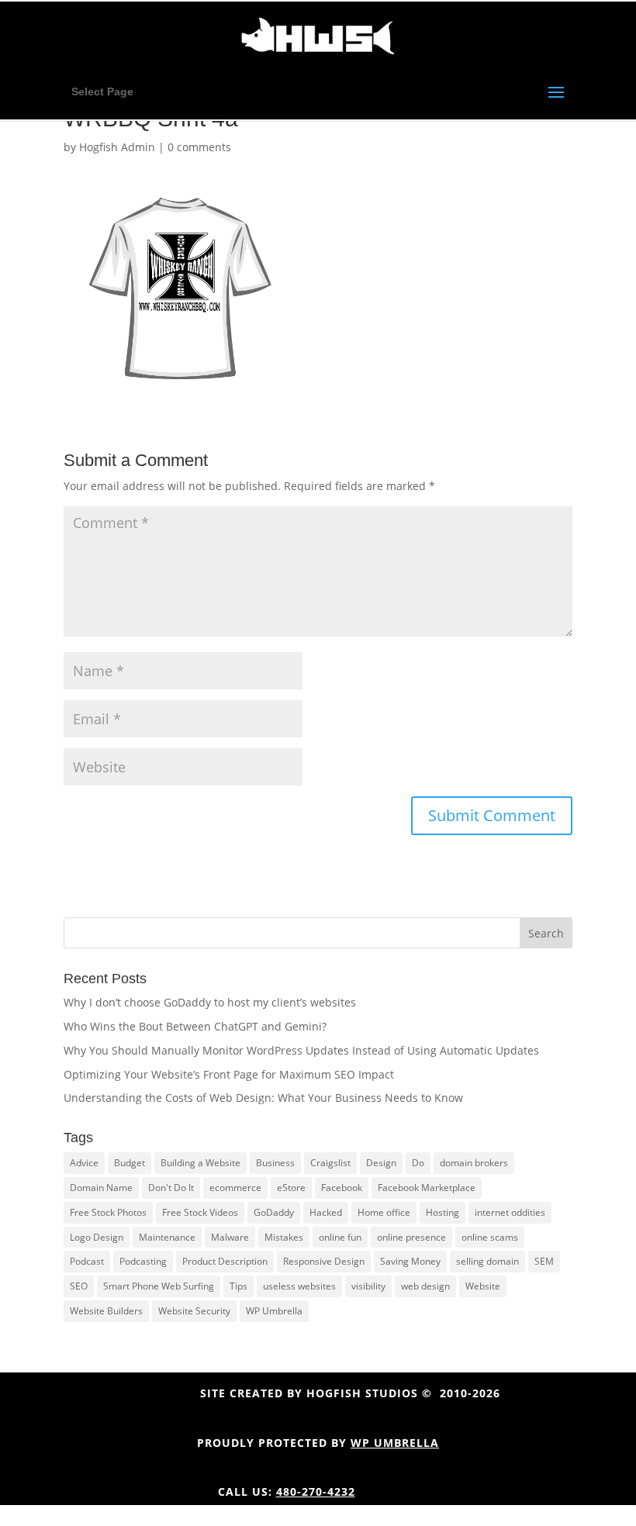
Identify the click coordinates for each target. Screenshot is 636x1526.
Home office (384, 1212)
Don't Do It (171, 1187)
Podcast (87, 1261)
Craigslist (330, 1162)
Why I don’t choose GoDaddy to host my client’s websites (210, 1002)
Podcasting (143, 1261)
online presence (411, 1237)
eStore (291, 1187)
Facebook (341, 1187)
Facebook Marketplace (426, 1187)
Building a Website (200, 1162)
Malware (230, 1237)
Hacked (325, 1212)
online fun (340, 1237)
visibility (368, 1286)
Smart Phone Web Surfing (158, 1286)
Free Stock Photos (108, 1212)
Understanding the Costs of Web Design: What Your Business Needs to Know (263, 1097)
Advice (84, 1162)
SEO (79, 1286)
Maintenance (167, 1237)
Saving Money (410, 1261)
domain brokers (474, 1162)
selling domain (487, 1261)
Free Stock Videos (200, 1212)
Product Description (225, 1261)
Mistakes (283, 1237)
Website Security (194, 1310)
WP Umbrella (274, 1310)
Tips (238, 1286)
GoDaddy (274, 1212)
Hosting (442, 1212)
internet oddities (510, 1212)
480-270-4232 (315, 1491)
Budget (129, 1162)
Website (482, 1286)
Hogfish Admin (117, 147)
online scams (489, 1237)
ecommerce (235, 1187)
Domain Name (101, 1187)
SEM (544, 1261)
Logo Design (96, 1237)
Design (381, 1162)
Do (418, 1162)
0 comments (199, 147)
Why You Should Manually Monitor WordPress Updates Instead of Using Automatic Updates (301, 1050)
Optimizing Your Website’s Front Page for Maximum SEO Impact (229, 1074)
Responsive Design (324, 1261)
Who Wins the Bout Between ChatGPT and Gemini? (195, 1026)
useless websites (299, 1286)
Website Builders (106, 1310)
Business (275, 1162)
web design (425, 1286)
